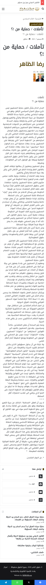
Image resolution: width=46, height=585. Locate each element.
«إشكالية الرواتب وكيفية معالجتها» (30, 545)
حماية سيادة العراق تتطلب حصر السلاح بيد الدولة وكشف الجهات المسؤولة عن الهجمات (25, 518)
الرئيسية (38, 18)
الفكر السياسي (28, 18)
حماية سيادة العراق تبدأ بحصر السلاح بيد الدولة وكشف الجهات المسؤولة (26, 528)
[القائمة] (3, 10)
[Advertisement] (23, 87)
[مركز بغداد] (29, 9)
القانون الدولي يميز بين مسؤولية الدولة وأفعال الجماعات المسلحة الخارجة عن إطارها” (25, 537)
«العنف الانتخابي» (37, 552)
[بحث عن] (43, 10)
